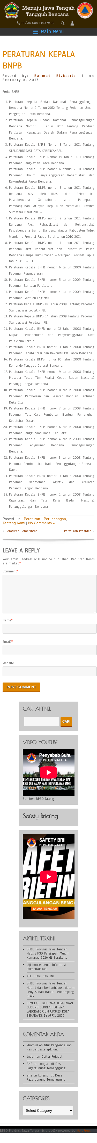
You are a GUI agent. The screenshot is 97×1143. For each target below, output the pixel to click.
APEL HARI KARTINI (40, 976)
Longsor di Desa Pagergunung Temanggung (46, 1066)
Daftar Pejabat (51, 1056)
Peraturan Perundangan (45, 519)
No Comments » (41, 523)
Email (7, 642)
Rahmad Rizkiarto (55, 75)
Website (8, 663)
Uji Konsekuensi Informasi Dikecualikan (46, 967)
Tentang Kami (14, 523)
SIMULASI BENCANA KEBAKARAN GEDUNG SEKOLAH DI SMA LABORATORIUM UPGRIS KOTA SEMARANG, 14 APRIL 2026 (50, 1009)
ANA (29, 1064)
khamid (32, 1045)
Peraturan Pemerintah (22, 531)
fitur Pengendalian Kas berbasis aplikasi (49, 1047)
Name (7, 620)
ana (29, 1075)
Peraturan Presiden (78, 531)
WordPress (84, 1130)
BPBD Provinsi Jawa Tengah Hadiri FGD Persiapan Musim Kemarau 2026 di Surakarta (48, 953)
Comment (10, 571)
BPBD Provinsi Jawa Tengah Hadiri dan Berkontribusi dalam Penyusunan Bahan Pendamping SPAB (50, 989)
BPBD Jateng (45, 798)
